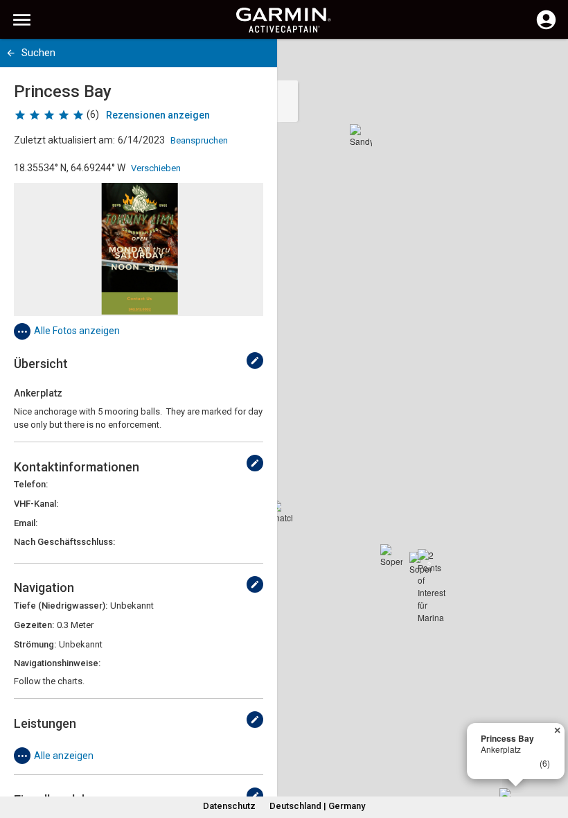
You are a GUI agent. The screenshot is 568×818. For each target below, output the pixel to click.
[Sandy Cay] (361, 135)
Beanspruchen (199, 140)
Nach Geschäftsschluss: (64, 542)
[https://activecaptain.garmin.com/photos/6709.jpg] (138, 249)
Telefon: (31, 484)
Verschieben (156, 168)
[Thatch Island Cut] (281, 512)
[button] (550, 755)
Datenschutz (229, 806)
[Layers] (544, 62)
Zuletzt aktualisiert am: (64, 140)
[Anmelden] (546, 27)
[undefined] (255, 360)
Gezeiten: (34, 625)
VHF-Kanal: (36, 503)
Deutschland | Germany (317, 806)
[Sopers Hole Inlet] (391, 555)
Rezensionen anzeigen (158, 115)
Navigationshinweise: (57, 663)
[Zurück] (10, 53)
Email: (25, 523)
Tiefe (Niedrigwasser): (60, 605)
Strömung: (35, 644)
